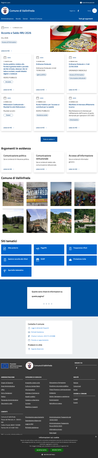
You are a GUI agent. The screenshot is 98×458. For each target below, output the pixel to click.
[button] (49, 454)
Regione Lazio (5, 2)
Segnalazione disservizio (33, 420)
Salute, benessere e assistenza (59, 396)
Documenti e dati (6, 403)
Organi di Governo (7, 383)
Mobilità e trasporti (31, 407)
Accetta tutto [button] (41, 450)
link (67, 446)
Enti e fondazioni (6, 393)
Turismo (27, 403)
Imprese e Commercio (32, 393)
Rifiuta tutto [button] (56, 450)
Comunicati (77, 386)
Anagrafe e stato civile (32, 383)
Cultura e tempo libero (32, 386)
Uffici (2, 389)
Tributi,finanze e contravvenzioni (60, 389)
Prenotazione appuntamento (34, 417)
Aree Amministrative (8, 386)
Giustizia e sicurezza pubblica (58, 386)
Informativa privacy (55, 429)
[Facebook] (77, 10)
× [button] (96, 436)
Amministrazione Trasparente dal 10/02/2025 (60, 418)
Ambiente (52, 393)
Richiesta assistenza (31, 427)
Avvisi (6, 28)
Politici (3, 396)
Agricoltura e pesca (55, 403)
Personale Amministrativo (9, 400)
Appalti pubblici (30, 396)
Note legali (52, 433)
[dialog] (49, 446)
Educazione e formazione (57, 382)
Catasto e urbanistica (32, 400)
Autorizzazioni (54, 400)
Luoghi (76, 399)
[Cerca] (94, 10)
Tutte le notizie (48, 139)
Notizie (76, 383)
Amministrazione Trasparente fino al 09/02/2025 (59, 424)
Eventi (76, 402)
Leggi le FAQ (29, 424)
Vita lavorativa (30, 389)
